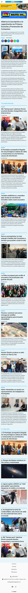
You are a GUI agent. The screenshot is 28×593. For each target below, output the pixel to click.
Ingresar (15, 572)
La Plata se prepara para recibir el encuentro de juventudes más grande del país (13, 277)
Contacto (14, 564)
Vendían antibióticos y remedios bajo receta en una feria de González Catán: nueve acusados (13, 197)
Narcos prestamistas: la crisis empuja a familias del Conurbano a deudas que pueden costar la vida (13, 238)
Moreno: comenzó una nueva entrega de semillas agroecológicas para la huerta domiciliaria (12, 316)
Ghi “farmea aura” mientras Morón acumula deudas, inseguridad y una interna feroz (14, 111)
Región (3, 37)
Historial (14, 567)
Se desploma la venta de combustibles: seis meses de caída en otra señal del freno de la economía (13, 512)
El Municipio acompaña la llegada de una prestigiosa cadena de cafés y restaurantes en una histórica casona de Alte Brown (14, 152)
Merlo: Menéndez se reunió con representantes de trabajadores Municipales (12, 391)
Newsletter (14, 569)
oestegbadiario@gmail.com (14, 582)
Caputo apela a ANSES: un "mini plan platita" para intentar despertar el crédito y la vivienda (13, 486)
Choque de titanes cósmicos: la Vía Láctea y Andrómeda (13, 461)
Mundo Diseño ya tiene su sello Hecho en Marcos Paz (12, 353)
